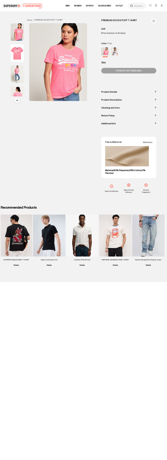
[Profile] (161, 5)
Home (29, 20)
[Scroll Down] (17, 100)
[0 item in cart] (156, 5)
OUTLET (119, 6)
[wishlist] (150, 5)
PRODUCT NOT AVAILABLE (129, 71)
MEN (68, 6)
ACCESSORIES (104, 6)
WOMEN (77, 6)
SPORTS (90, 6)
